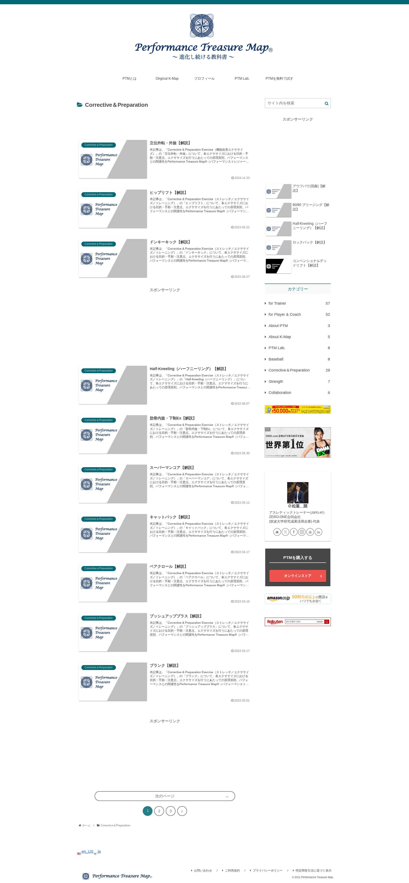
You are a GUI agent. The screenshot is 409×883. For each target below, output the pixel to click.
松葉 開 (299, 506)
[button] (326, 103)
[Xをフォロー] (285, 532)
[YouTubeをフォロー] (310, 532)
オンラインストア (297, 576)
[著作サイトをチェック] (277, 532)
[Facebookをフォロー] (294, 532)
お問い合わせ (203, 870)
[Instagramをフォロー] (302, 532)
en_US (87, 851)
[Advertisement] (165, 121)
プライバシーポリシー (268, 870)
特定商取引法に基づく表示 (313, 870)
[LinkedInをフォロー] (318, 532)
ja (99, 851)
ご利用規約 (232, 870)
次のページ (164, 796)
